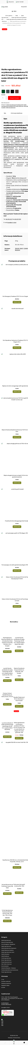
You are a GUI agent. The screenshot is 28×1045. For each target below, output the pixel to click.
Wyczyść (3, 94)
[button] (15, 11)
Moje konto (11, 1)
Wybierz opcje (17, 302)
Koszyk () (24, 6)
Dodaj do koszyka (14, 98)
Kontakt (21, 1)
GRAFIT (21, 248)
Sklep (16, 15)
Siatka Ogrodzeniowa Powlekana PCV (14, 104)
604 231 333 (17, 219)
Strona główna (8, 15)
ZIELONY (17, 248)
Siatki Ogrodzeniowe (10, 107)
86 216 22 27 (9, 219)
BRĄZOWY (17, 250)
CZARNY (26, 248)
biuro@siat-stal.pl (11, 222)
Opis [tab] (5, 113)
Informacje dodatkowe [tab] (16, 113)
